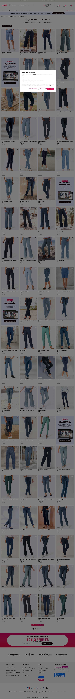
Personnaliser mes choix (33, 88)
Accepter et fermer (50, 88)
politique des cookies (48, 85)
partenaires (34, 74)
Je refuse (41, 88)
